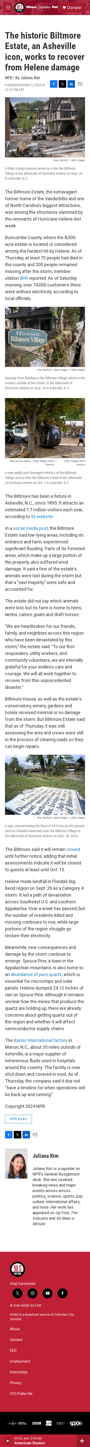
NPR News (18, 1119)
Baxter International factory (41, 1040)
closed (73, 849)
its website (42, 516)
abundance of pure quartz (36, 974)
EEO (13, 1351)
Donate (74, 7)
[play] (7, 1440)
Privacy (16, 1383)
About (15, 1329)
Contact (16, 1340)
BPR (24, 278)
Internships (19, 1372)
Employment (20, 1361)
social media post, (31, 528)
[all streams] (83, 1440)
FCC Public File (21, 1394)
